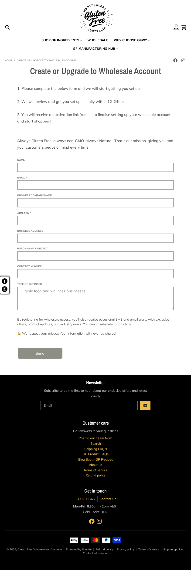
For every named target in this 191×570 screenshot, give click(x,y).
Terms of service (148, 549)
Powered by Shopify (79, 549)
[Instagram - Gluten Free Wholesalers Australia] (183, 60)
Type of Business (29, 284)
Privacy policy (125, 549)
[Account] (176, 27)
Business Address (30, 230)
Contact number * (30, 266)
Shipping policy (173, 549)
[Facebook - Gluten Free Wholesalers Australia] (175, 60)
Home (8, 60)
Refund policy (104, 549)
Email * (22, 177)
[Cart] (183, 27)
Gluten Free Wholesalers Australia (39, 549)
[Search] (7, 27)
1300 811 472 (85, 499)
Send (40, 353)
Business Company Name (34, 195)
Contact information (96, 553)
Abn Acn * (24, 213)
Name (21, 159)
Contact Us (107, 499)
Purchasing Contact (32, 248)
